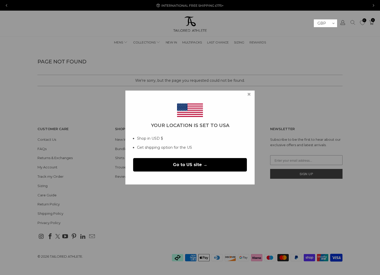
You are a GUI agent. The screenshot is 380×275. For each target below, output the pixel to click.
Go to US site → (190, 164)
